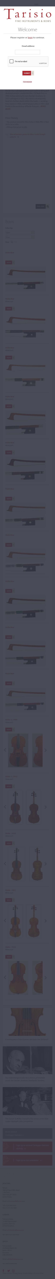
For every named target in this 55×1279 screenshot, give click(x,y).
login (30, 37)
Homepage (27, 81)
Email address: (28, 46)
